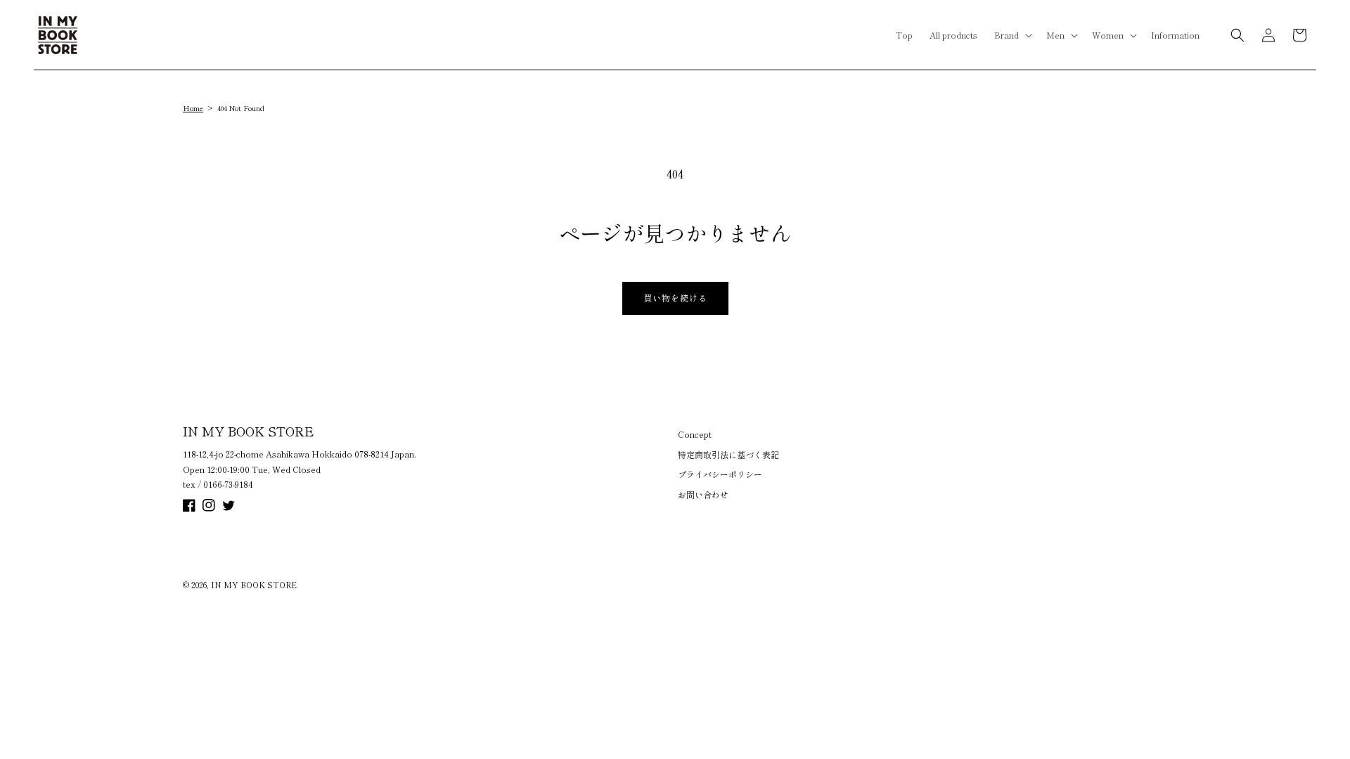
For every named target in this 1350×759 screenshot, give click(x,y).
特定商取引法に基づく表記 (728, 454)
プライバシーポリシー (720, 474)
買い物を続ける (675, 298)
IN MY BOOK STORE (254, 584)
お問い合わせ (703, 494)
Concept (695, 434)
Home (193, 108)
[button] (1012, 35)
